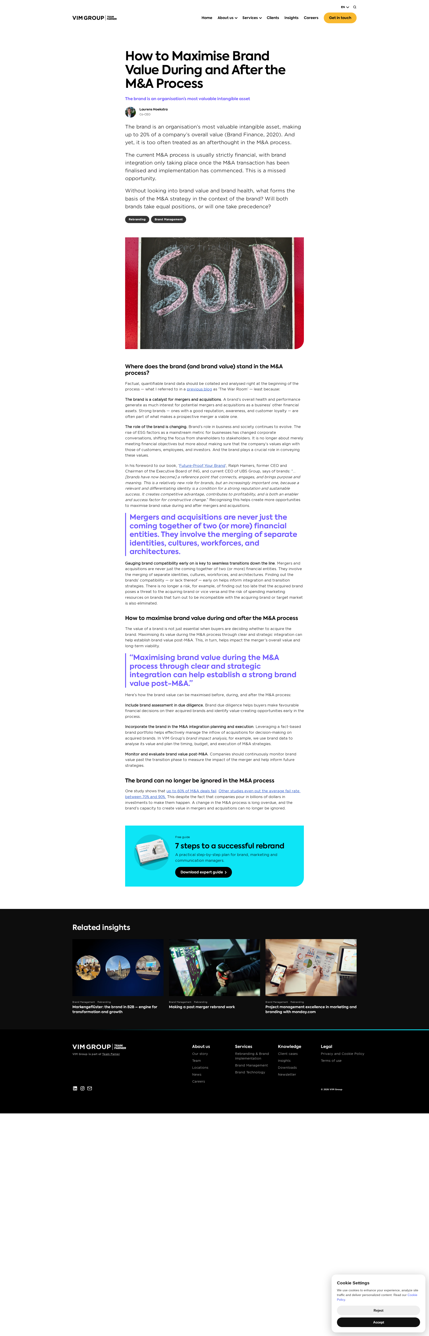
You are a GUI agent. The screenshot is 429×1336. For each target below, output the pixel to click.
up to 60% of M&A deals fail (191, 791)
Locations (200, 1067)
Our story (200, 1054)
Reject (378, 1310)
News (196, 1074)
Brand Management (251, 1065)
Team (196, 1060)
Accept (378, 1322)
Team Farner (111, 1054)
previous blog (199, 389)
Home (207, 17)
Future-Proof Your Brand (202, 466)
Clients (273, 17)
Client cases (288, 1054)
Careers (311, 17)
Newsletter (287, 1074)
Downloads (287, 1067)
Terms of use (331, 1060)
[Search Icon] (355, 7)
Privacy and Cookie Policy (342, 1054)
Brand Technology (250, 1072)
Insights (291, 17)
